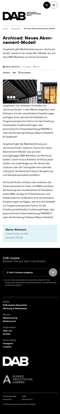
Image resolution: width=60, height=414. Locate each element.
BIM (14, 73)
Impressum (7, 399)
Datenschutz (27, 399)
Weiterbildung (10, 317)
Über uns (7, 330)
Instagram (8, 343)
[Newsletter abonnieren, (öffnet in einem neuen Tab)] (53, 272)
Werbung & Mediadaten (15, 308)
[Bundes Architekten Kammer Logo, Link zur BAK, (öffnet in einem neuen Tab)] (30, 379)
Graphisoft (9, 144)
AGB (24, 396)
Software (6, 73)
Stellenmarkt (9, 321)
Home (5, 28)
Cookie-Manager (10, 396)
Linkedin (7, 346)
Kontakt (7, 334)
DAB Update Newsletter (15, 305)
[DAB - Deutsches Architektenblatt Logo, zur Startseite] (22, 16)
